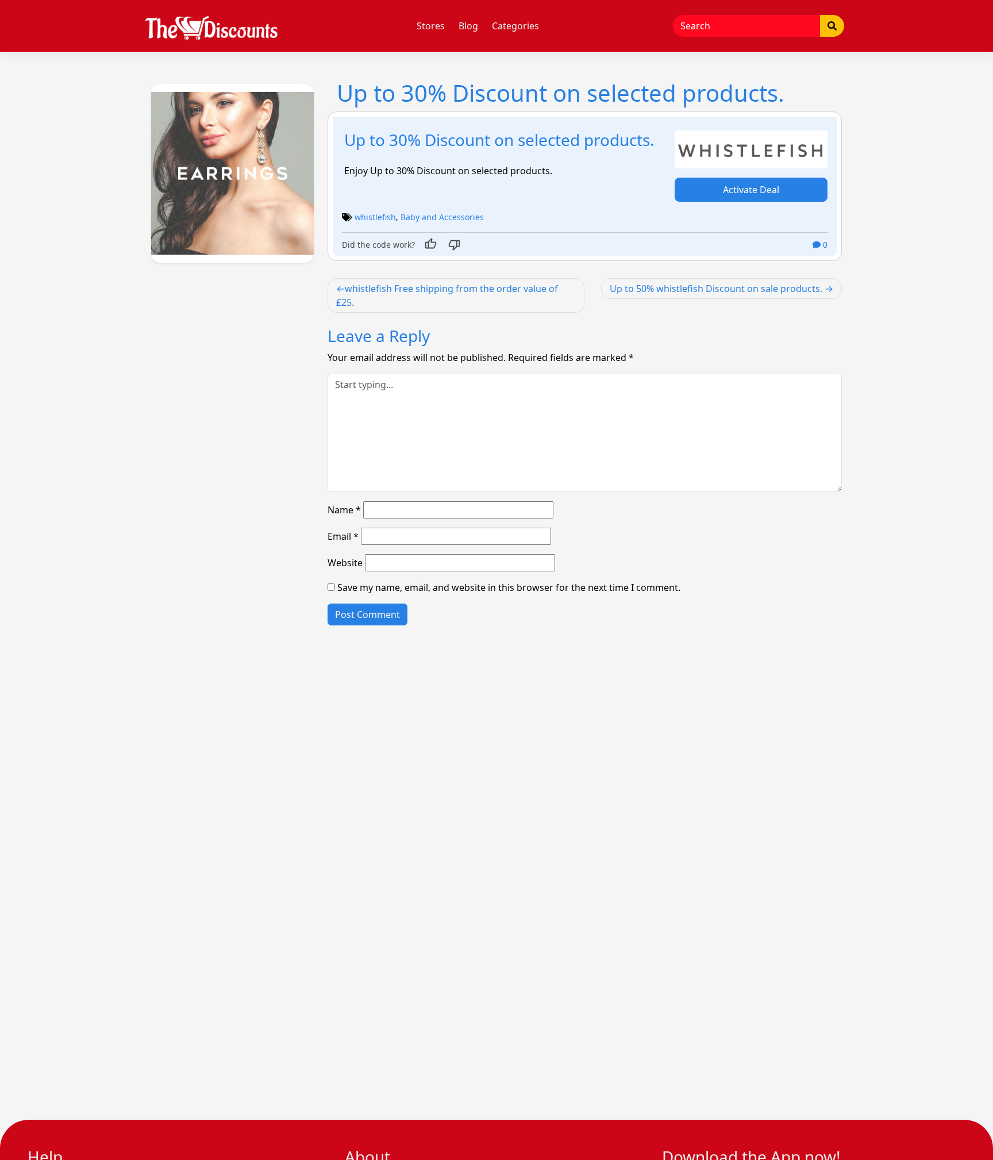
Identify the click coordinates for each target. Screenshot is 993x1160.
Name (344, 510)
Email (343, 536)
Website (345, 562)
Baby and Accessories (442, 217)
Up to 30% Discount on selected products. (499, 140)
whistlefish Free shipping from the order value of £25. (447, 295)
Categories (515, 26)
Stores (431, 26)
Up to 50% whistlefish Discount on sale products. (716, 288)
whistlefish (375, 217)
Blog (468, 26)
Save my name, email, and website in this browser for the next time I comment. (508, 587)
